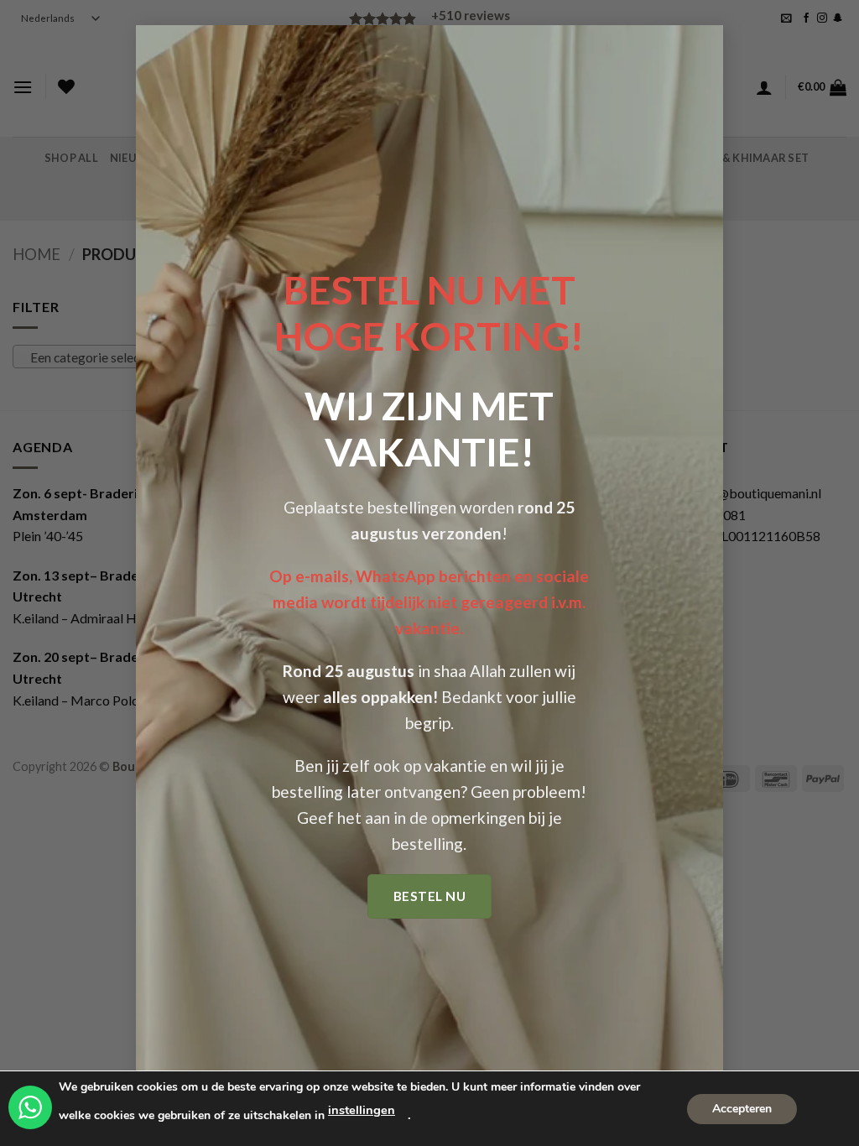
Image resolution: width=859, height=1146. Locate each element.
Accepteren (742, 1108)
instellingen (361, 1110)
